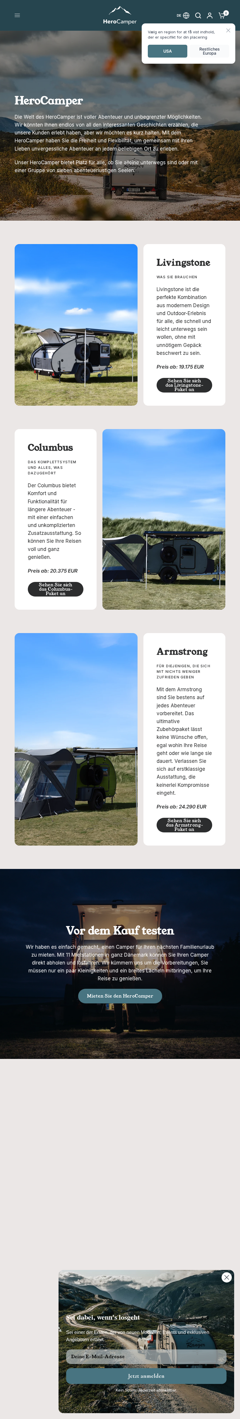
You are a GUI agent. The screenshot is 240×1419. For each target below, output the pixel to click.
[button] (184, 385)
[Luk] (228, 30)
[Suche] (198, 15)
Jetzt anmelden (146, 1376)
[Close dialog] (227, 1277)
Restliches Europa (209, 51)
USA (167, 51)
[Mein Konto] (209, 15)
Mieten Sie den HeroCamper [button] (120, 996)
